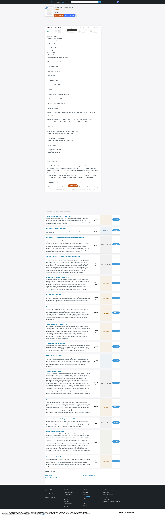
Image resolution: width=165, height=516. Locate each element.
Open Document (59, 15)
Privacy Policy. (42, 514)
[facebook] (46, 494)
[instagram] (52, 494)
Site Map (85, 500)
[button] (46, 2)
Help (84, 503)
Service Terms (106, 499)
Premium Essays (68, 494)
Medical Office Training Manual (63, 7)
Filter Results (95, 27)
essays (50, 5)
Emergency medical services (89, 475)
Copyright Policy (106, 492)
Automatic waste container (51, 477)
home (46, 5)
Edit (78, 27)
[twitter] (49, 494)
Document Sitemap (68, 492)
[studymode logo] (60, 2)
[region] (82, 512)
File (74, 27)
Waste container (48, 475)
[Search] (99, 2)
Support (85, 501)
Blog (84, 498)
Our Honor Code (106, 496)
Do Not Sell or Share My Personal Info (126, 512)
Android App (67, 507)
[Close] (163, 512)
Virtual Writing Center (69, 498)
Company (85, 492)
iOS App (66, 505)
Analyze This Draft (69, 15)
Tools (83, 27)
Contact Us (85, 505)
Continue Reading (73, 185)
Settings (88, 27)
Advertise (85, 494)
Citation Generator (68, 503)
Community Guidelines (108, 494)
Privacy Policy (106, 498)
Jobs (84, 496)
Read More (116, 219)
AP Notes (66, 499)
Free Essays (67, 496)
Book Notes (66, 501)
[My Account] (118, 2)
